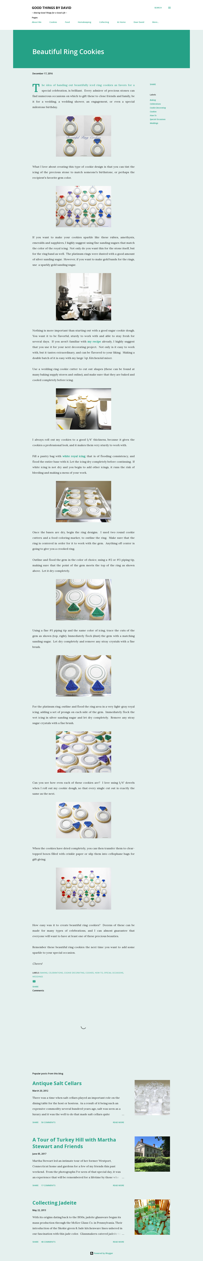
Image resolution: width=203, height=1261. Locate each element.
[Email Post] (34, 982)
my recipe (93, 341)
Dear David (139, 22)
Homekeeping (84, 22)
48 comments (48, 1241)
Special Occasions (157, 119)
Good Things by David (51, 7)
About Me (36, 22)
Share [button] (153, 84)
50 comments (48, 1122)
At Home (121, 22)
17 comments (48, 1185)
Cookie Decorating (158, 107)
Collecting (104, 22)
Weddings (154, 123)
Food (67, 22)
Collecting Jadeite (54, 1202)
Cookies (53, 22)
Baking (153, 100)
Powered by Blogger (103, 1253)
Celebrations (155, 104)
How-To (153, 115)
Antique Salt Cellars (57, 1083)
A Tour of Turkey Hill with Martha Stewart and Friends (74, 1143)
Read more (118, 1122)
